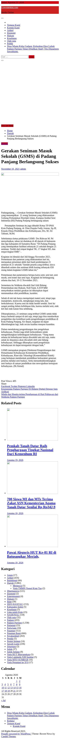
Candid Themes (8, 736)
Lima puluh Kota (15, 612)
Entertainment (13, 596)
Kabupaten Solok (15, 607)
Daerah (4, 143)
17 (3, 691)
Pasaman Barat (14, 633)
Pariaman (11, 625)
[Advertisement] (30, 92)
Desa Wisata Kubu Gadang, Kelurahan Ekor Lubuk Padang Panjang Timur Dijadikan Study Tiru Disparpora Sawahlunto (33, 49)
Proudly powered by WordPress (16, 734)
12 (8, 687)
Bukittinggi (12, 580)
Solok (9, 649)
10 (3, 687)
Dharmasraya (13, 591)
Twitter (14, 386)
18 (6, 691)
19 (8, 691)
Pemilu (10, 638)
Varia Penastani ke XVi (17, 662)
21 (14, 691)
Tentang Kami (13, 25)
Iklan (9, 601)
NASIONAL (13, 615)
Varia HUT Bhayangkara (18, 654)
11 (6, 687)
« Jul (3, 700)
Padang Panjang (14, 622)
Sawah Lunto (13, 644)
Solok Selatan (13, 652)
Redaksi (10, 721)
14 (14, 687)
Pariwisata (11, 628)
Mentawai (17, 585)
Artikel (10, 30)
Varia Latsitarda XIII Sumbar (20, 657)
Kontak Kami (13, 27)
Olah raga (11, 41)
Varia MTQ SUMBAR (17, 659)
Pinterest (22, 386)
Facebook (6, 386)
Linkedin (30, 386)
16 (20, 687)
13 (11, 687)
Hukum (10, 35)
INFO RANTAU (15, 604)
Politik (10, 43)
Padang (10, 620)
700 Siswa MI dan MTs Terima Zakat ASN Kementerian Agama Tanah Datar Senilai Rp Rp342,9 (31, 503)
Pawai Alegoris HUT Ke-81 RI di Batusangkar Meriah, (31, 554)
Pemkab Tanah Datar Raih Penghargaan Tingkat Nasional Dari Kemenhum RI (30, 450)
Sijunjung (11, 646)
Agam (10, 575)
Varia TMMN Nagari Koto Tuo (27, 588)
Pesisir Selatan (13, 641)
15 (17, 687)
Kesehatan (12, 38)
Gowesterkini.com (9, 7)
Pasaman (11, 630)
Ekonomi (11, 33)
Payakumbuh (13, 636)
